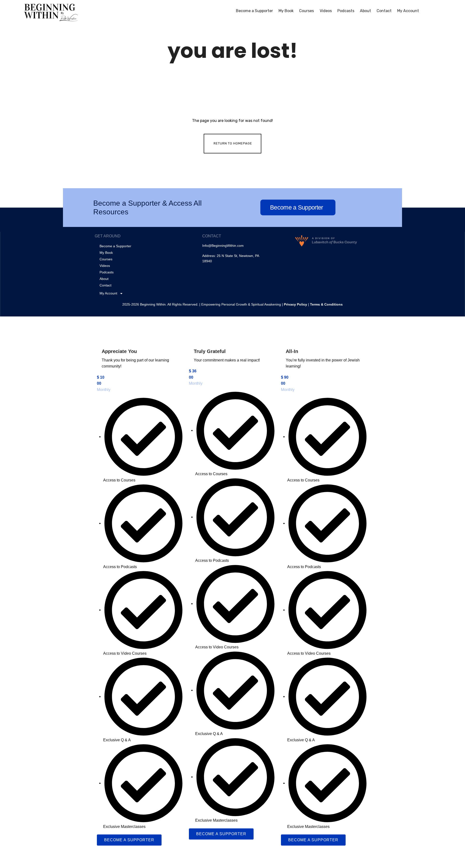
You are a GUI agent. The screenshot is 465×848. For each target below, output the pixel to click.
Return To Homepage (233, 143)
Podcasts (345, 10)
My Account (408, 10)
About (365, 10)
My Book (286, 10)
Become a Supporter (254, 10)
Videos (326, 10)
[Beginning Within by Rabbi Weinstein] (51, 11)
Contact (384, 10)
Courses (306, 10)
